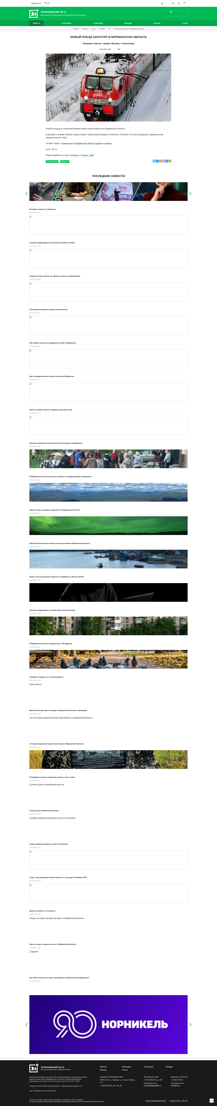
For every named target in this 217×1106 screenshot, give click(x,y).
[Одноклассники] (160, 161)
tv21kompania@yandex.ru (152, 1085)
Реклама (156, 23)
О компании (98, 23)
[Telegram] (163, 161)
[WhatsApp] (170, 161)
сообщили (142, 134)
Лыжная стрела (52, 161)
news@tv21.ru (175, 1085)
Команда (128, 23)
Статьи (185, 23)
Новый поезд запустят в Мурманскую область (129, 29)
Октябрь (102, 29)
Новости (36, 23)
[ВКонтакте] (157, 161)
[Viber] (166, 161)
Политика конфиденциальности (155, 1100)
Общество (64, 161)
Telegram (75, 155)
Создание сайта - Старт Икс (178, 1100)
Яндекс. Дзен (87, 155)
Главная (75, 29)
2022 (93, 29)
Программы (66, 23)
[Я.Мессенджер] (154, 161)
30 (110, 29)
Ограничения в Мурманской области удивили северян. (86, 143)
